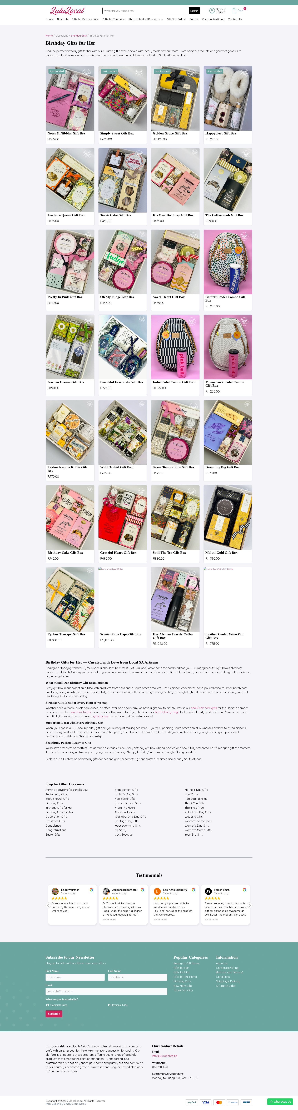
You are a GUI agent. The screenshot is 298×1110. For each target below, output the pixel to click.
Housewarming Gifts (128, 825)
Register (221, 12)
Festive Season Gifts (128, 803)
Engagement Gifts (126, 789)
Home (49, 19)
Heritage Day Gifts (126, 821)
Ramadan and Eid (196, 798)
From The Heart (125, 807)
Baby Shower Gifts (57, 798)
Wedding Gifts (194, 816)
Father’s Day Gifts (126, 794)
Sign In (219, 9)
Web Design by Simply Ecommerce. (66, 1103)
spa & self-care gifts (204, 708)
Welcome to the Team (198, 821)
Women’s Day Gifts (197, 825)
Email (49, 985)
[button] (249, 905)
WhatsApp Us (282, 1101)
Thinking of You (194, 807)
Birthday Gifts (79, 35)
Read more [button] (109, 919)
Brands (194, 19)
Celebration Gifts (56, 816)
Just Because (123, 834)
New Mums (191, 794)
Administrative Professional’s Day (67, 789)
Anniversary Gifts (56, 794)
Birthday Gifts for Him (59, 812)
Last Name (114, 971)
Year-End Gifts (194, 834)
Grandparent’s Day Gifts (130, 816)
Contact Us (235, 19)
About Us (62, 19)
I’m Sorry (120, 830)
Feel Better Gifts (125, 798)
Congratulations (56, 830)
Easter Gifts (53, 834)
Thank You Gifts (194, 803)
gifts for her (100, 716)
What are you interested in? (62, 999)
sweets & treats (81, 712)
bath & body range (167, 712)
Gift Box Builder (176, 19)
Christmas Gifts (55, 821)
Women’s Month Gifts (198, 830)
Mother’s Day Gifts (196, 789)
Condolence (53, 825)
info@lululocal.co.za (164, 1056)
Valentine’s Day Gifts (198, 812)
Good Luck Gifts (125, 812)
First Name (52, 971)
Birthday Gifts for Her (59, 807)
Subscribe (54, 1013)
